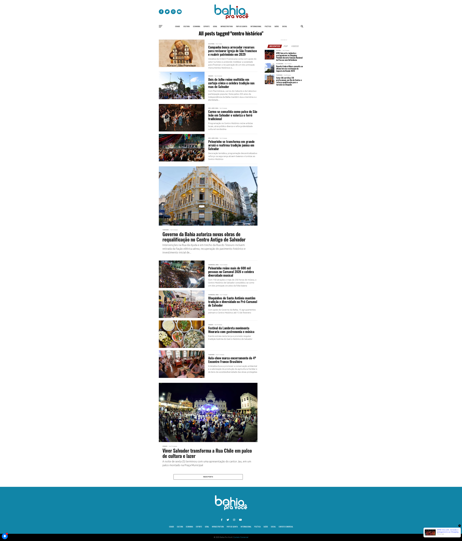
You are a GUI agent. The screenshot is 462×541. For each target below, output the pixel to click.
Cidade (177, 26)
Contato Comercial (231, 32)
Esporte (206, 26)
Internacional (255, 26)
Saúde (276, 26)
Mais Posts (208, 477)
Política (268, 26)
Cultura (186, 26)
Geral (215, 26)
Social (284, 26)
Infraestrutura (227, 26)
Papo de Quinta (241, 26)
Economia (196, 26)
